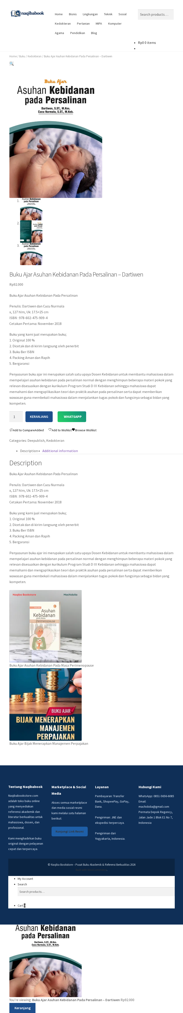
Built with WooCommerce (91, 870)
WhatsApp (73, 416)
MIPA (99, 23)
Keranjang (39, 416)
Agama (59, 33)
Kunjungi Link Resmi (70, 831)
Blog (94, 33)
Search (22, 884)
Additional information (60, 451)
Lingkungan (90, 14)
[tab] (29, 451)
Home (59, 14)
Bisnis (73, 14)
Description (29, 451)
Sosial (123, 14)
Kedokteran (63, 23)
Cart (21, 906)
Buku (22, 56)
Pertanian (83, 23)
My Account (25, 879)
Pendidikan (77, 33)
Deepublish (36, 440)
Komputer (115, 23)
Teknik (108, 14)
